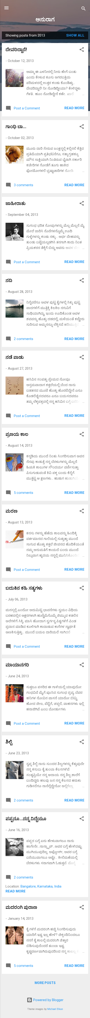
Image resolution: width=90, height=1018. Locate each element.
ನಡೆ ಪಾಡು (15, 357)
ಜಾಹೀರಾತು (16, 203)
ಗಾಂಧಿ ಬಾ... (16, 126)
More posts (45, 983)
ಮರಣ (12, 511)
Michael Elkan (55, 1009)
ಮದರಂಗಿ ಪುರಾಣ (21, 907)
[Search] (83, 9)
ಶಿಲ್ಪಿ (9, 742)
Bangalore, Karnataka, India (41, 886)
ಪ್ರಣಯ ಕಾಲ (17, 434)
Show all (75, 35)
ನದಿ (9, 280)
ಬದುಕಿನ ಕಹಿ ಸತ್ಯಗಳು (24, 588)
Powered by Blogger (47, 1000)
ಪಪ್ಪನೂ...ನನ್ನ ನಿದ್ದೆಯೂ (26, 818)
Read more (74, 108)
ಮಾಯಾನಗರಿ (17, 665)
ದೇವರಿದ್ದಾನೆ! (16, 49)
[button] (81, 50)
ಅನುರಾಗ (45, 19)
